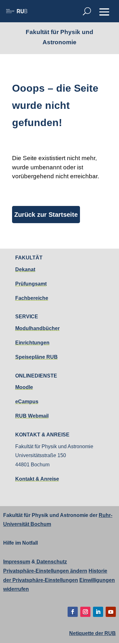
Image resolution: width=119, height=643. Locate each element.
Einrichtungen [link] (32, 342)
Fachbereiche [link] (31, 298)
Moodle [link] (24, 387)
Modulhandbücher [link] (37, 328)
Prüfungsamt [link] (31, 283)
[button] (104, 12)
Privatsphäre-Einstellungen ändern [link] (45, 571)
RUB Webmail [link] (32, 416)
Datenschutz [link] (51, 561)
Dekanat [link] (25, 269)
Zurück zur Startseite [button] (46, 214)
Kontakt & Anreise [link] (37, 479)
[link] (16, 11)
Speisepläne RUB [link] (36, 357)
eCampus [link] (26, 401)
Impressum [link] (16, 561)
